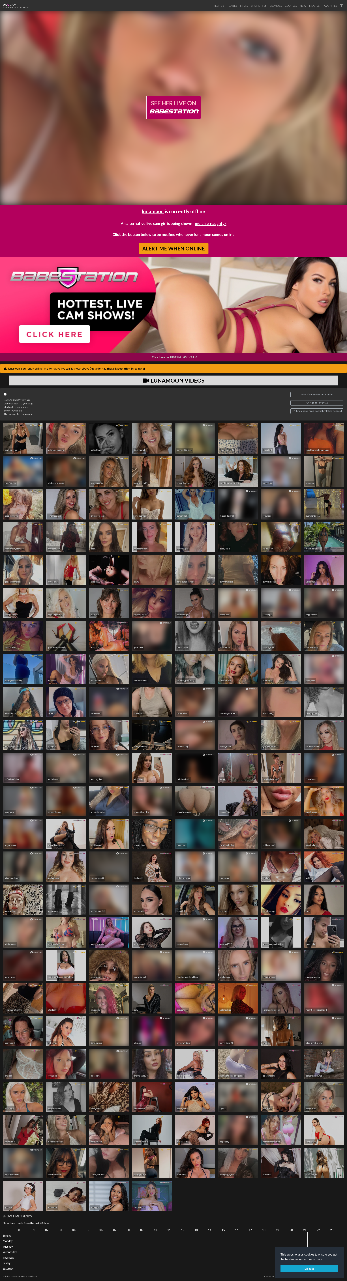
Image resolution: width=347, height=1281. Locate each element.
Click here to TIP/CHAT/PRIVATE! (174, 357)
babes (233, 5)
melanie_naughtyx (210, 223)
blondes (275, 5)
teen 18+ (219, 5)
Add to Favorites (318, 402)
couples (291, 5)
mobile (314, 5)
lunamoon (153, 211)
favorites (329, 5)
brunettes (259, 5)
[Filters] (341, 5)
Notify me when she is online (318, 394)
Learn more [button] (315, 1259)
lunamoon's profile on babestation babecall (319, 410)
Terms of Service (270, 1276)
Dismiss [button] (309, 1268)
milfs (244, 5)
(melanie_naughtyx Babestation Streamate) (117, 368)
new (303, 5)
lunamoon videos (177, 380)
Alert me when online (173, 248)
